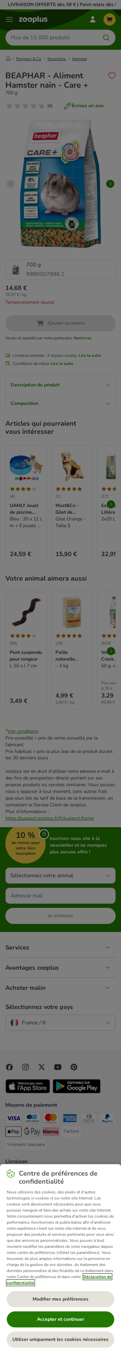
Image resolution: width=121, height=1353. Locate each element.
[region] (60, 1258)
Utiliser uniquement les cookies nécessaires (60, 1339)
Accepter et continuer (60, 1319)
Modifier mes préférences (60, 1299)
